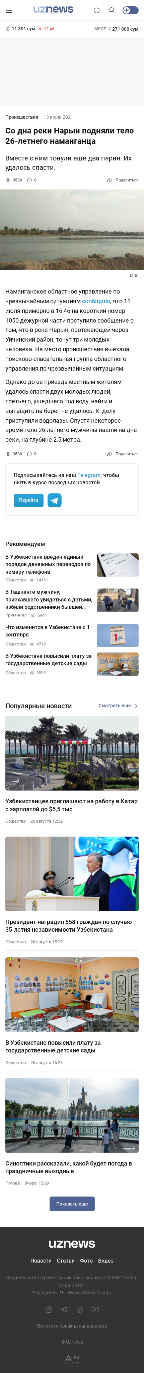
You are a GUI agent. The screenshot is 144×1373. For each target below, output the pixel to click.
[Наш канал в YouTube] (95, 1310)
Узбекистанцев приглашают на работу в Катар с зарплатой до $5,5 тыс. (71, 805)
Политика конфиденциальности (72, 1326)
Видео (106, 1261)
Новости (41, 1261)
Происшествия (21, 117)
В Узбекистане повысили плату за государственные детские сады (53, 1046)
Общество (15, 821)
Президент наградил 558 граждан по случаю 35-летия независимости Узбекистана (68, 925)
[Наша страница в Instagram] (49, 1310)
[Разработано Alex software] (72, 1359)
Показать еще (72, 1204)
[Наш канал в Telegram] (64, 1310)
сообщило (96, 301)
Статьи (66, 1261)
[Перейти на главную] (53, 9)
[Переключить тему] (131, 10)
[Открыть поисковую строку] (96, 10)
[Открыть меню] (9, 10)
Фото (86, 1261)
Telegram (88, 475)
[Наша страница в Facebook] (80, 1310)
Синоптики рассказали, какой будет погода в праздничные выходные (68, 1167)
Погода (12, 1183)
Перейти (28, 500)
